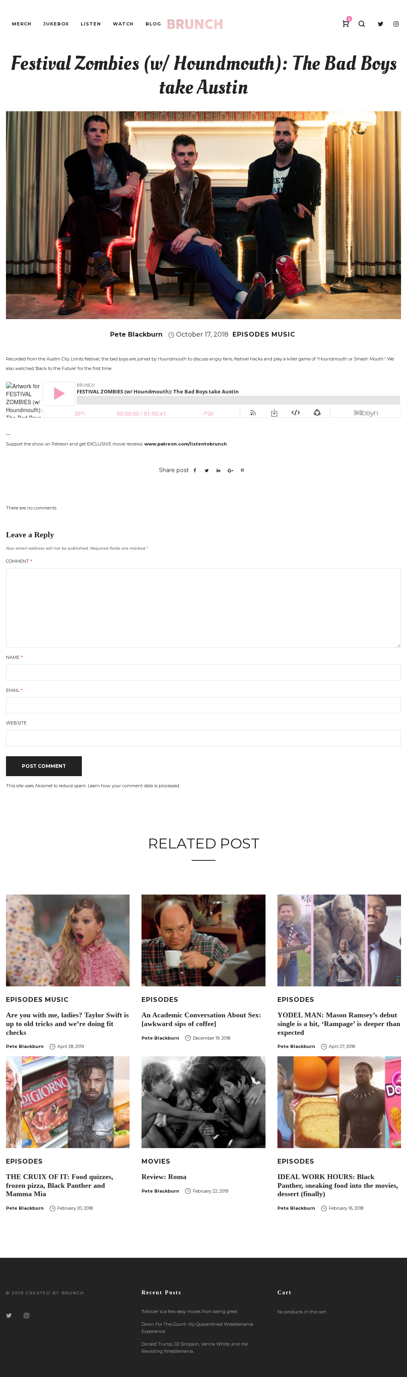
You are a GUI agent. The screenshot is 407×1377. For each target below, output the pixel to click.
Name (14, 657)
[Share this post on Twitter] (207, 470)
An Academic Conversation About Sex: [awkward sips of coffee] (201, 1019)
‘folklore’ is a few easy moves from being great (189, 1311)
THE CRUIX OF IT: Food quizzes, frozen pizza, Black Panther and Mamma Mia (59, 1185)
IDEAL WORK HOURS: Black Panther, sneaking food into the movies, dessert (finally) (337, 1185)
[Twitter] (9, 1315)
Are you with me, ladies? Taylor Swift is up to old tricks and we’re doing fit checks (67, 1023)
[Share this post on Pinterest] (242, 470)
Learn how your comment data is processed (133, 785)
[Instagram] (26, 1315)
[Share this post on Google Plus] (230, 470)
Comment (19, 561)
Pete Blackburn (136, 334)
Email (14, 690)
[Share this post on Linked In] (219, 470)
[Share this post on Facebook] (195, 470)
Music (283, 334)
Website (16, 723)
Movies (156, 1161)
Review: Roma (163, 1177)
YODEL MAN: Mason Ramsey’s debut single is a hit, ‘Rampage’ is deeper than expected (338, 1023)
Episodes (251, 334)
